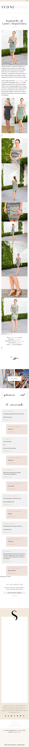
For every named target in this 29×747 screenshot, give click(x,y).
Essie (11, 344)
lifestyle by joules (7, 417)
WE (4, 551)
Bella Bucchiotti (7, 496)
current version (19, 341)
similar (18, 343)
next (22, 395)
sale (20, 82)
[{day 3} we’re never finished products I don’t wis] (14, 652)
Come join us (17, 732)
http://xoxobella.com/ (8, 502)
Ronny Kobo (13, 337)
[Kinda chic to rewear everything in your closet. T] (14, 693)
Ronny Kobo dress (20, 81)
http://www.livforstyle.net (9, 448)
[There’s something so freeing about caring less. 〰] (14, 639)
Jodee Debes (10, 334)
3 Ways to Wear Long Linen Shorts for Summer (7, 377)
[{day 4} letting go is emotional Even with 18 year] (14, 625)
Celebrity (14, 27)
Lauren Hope (17, 339)
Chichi (5, 470)
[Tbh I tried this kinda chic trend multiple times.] (14, 666)
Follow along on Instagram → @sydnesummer (14, 744)
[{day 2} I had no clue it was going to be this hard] (14, 680)
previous (9, 395)
